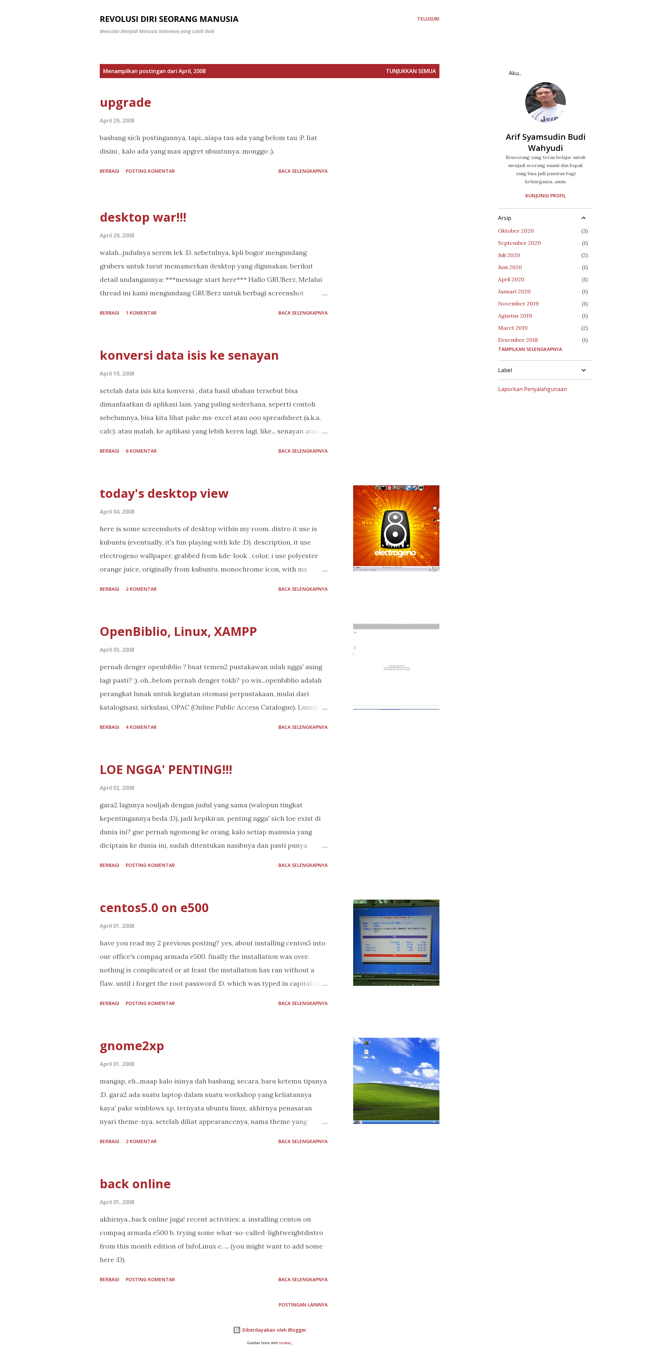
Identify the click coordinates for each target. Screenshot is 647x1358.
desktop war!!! (143, 217)
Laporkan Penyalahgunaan (532, 389)
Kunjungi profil (545, 195)
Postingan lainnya (303, 1304)
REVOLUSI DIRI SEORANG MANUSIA (169, 18)
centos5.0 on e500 (154, 907)
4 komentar (141, 727)
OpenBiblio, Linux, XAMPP (178, 631)
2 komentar (141, 589)
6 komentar (141, 451)
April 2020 (511, 279)
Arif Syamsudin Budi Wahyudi (546, 142)
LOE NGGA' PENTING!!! (166, 769)
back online (135, 1183)
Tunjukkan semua (411, 71)
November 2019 (518, 303)
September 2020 (519, 242)
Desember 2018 (518, 339)
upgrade (125, 102)
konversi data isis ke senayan (189, 355)
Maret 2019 (513, 327)
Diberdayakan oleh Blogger (273, 1330)
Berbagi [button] (109, 171)
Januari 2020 (514, 291)
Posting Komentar (150, 171)
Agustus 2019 (515, 315)
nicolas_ (285, 1343)
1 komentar (141, 313)
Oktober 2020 (516, 230)
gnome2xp (132, 1045)
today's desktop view (164, 493)
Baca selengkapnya (303, 171)
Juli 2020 (509, 255)
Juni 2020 (510, 267)
